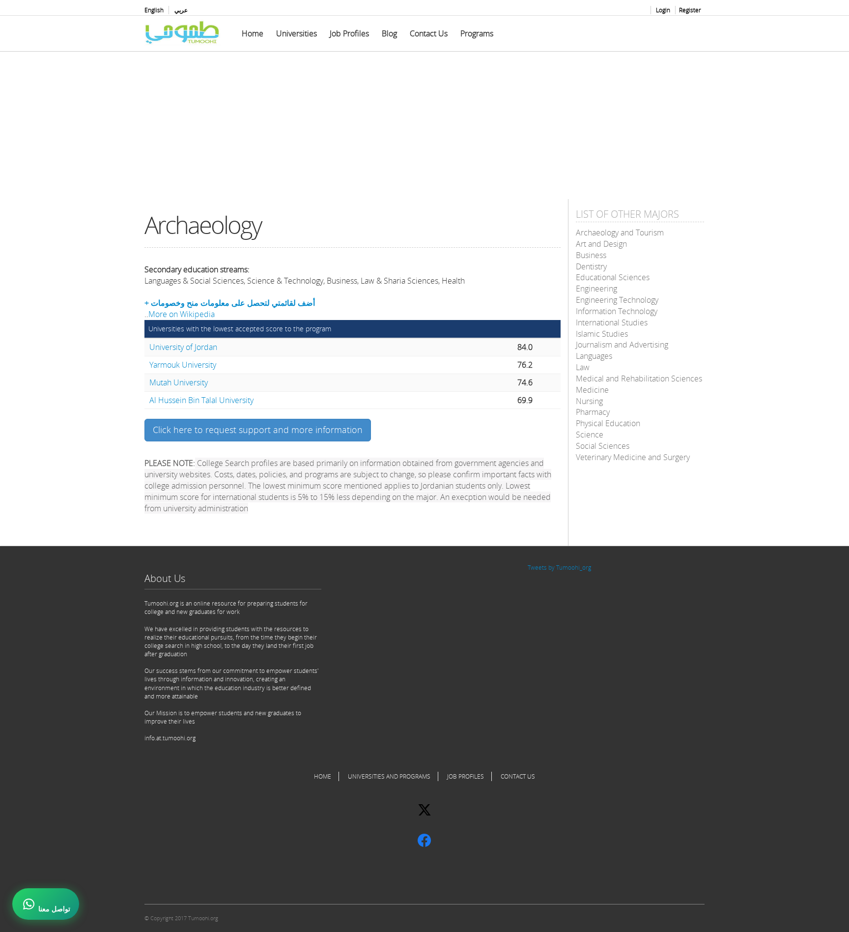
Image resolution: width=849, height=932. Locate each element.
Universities (296, 33)
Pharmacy (593, 412)
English (154, 10)
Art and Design (601, 243)
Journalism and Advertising (622, 344)
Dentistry (591, 266)
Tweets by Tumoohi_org (559, 567)
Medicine (592, 389)
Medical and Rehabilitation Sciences (639, 378)
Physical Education (608, 423)
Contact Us (429, 33)
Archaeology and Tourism (620, 232)
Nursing (589, 401)
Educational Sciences (613, 277)
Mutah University (178, 382)
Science (589, 434)
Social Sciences (602, 445)
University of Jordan (183, 347)
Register (690, 10)
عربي (181, 10)
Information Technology (616, 311)
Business (591, 255)
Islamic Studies (602, 333)
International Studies (612, 322)
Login (663, 10)
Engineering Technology (617, 299)
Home (252, 33)
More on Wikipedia (181, 314)
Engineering (596, 288)
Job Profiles (349, 33)
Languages (594, 355)
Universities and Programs (389, 776)
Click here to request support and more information (258, 430)
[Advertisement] (424, 130)
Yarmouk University (182, 364)
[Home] (186, 32)
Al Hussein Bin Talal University (201, 400)
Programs (476, 33)
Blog (389, 33)
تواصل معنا (54, 909)
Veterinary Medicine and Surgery (633, 457)
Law (583, 367)
